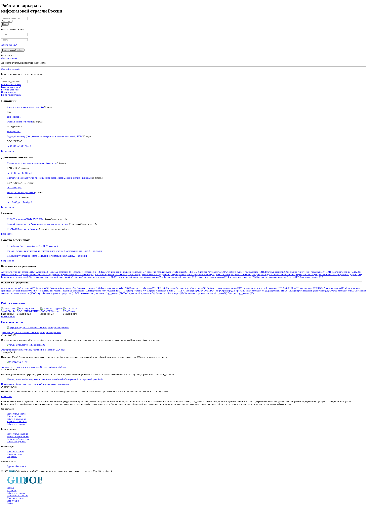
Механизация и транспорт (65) (79, 274)
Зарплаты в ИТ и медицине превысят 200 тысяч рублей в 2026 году (34, 367)
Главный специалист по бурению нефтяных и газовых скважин (38, 224)
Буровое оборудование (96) (63, 288)
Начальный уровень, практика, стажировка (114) (66, 290)
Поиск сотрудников (16, 441)
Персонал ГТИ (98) (278, 290)
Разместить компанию (18, 436)
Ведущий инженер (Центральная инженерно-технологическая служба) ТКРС (45, 136)
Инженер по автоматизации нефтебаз (25, 107)
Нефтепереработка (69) (135, 290)
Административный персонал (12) (18, 272)
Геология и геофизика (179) (142, 288)
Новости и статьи (12, 321)
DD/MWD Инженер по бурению (23, 229)
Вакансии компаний (11, 87)
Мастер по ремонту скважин (21, 192)
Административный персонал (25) (18, 288)
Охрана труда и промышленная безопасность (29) (244, 290)
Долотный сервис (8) (274, 272)
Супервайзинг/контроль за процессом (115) (55, 293)
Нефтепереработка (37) (186, 274)
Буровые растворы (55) (61, 272)
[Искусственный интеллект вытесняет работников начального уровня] (55, 379)
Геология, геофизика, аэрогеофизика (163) (167, 272)
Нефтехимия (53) (206, 274)
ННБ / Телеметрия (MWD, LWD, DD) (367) (199, 290)
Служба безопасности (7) (341, 290)
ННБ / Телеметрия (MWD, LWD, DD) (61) (236, 274)
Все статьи (6, 396)
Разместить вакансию (17, 434)
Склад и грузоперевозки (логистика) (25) (309, 290)
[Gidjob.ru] (12, 471)
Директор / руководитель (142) (213, 272)
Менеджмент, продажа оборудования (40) (43, 274)
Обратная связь (14, 454)
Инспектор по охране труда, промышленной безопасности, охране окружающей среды (49, 178)
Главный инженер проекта (20, 121)
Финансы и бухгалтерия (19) (170, 293)
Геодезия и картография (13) (86, 272)
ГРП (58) (161, 288)
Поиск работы (14, 416)
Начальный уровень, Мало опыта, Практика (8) (118, 274)
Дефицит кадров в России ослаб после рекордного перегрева (31, 332)
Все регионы (7, 260)
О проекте (12, 456)
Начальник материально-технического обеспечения (32, 163)
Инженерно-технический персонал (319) (305, 272)
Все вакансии (7, 151)
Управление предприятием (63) (211, 277)
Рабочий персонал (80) (330, 274)
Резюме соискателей (11, 84)
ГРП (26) (193, 272)
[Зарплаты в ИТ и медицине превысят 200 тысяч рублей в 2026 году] (17, 362)
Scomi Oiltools (8, 311)
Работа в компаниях (14, 303)
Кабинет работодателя (18, 439)
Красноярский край (73, 251)
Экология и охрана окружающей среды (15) (277, 277)
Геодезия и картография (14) (115, 288)
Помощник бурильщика (18, 256)
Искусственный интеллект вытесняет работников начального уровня (35, 384)
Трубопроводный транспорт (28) (139, 293)
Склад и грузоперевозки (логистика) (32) (53, 277)
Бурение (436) (42, 288)
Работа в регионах (10, 89)
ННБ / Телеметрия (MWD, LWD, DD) (25, 219)
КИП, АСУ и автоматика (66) (340, 272)
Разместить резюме (16, 414)
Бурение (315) (42, 272)
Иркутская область (28, 246)
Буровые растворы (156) (88, 288)
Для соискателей (9, 58)
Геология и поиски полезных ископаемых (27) (123, 272)
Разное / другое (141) (351, 274)
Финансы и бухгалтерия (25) (242, 277)
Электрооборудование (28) (241, 293)
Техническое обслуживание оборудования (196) (140, 277)
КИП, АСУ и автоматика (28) (302, 288)
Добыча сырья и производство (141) (246, 272)
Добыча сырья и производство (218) (224, 288)
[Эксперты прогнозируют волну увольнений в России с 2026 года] (26, 345)
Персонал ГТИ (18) (308, 274)
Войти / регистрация (11, 95)
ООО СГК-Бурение (49, 311)
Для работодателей (10, 69)
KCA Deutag (69, 311)
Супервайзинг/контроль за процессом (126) (95, 277)
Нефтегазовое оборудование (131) (158, 274)
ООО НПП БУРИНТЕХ (28, 311)
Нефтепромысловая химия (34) (162, 290)
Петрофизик (13, 246)
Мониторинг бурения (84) (28, 290)
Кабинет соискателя (17, 421)
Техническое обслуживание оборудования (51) (100, 293)
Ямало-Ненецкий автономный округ (49, 256)
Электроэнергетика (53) (311, 277)
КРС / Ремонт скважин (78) (330, 288)
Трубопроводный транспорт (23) (180, 277)
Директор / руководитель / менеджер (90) (186, 288)
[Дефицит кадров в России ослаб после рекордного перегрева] (38, 327)
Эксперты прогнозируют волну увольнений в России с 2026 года (33, 349)
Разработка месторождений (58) (16, 277)
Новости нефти (8, 92)
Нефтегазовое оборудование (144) (106, 290)
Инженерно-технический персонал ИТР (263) (265, 288)
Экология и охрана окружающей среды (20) (205, 293)
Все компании (8, 316)
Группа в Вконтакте (16, 466)
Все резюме (6, 234)
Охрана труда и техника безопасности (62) (278, 274)
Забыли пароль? (9, 45)
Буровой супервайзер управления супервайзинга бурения (35, 251)
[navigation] (183, 490)
